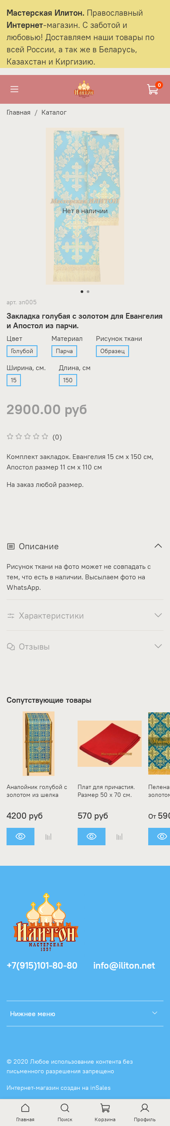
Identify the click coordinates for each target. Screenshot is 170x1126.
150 (68, 380)
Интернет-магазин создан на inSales (59, 1088)
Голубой (22, 351)
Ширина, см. (26, 368)
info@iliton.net (124, 965)
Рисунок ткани (119, 338)
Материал (67, 338)
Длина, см (75, 368)
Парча (64, 351)
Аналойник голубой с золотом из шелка (37, 791)
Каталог (54, 112)
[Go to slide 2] (88, 291)
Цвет (14, 338)
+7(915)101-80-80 (42, 965)
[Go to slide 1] (82, 291)
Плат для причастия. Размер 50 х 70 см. (106, 791)
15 (14, 380)
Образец (112, 351)
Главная (19, 112)
